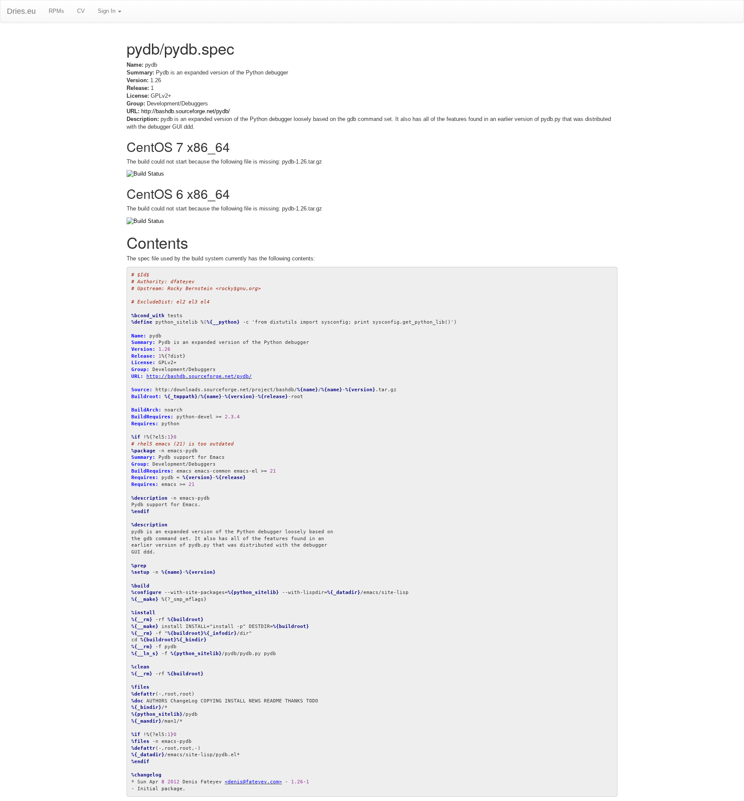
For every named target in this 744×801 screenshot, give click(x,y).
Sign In (107, 11)
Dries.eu (21, 11)
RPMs (56, 11)
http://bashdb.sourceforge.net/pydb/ (185, 111)
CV (81, 11)
